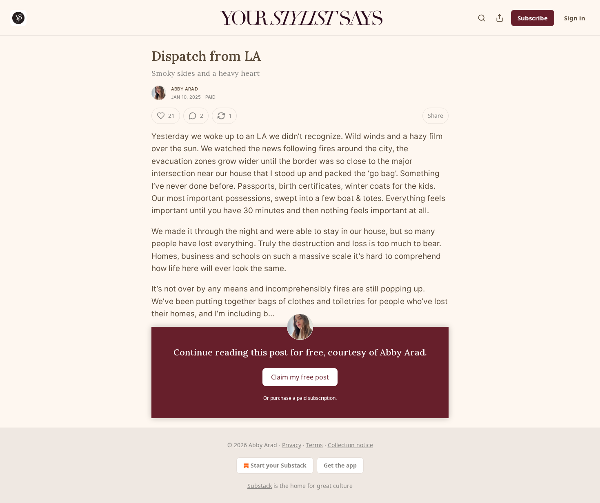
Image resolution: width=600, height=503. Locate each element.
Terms (314, 445)
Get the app (340, 465)
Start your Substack (279, 465)
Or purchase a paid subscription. (300, 398)
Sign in (574, 18)
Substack (259, 486)
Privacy (291, 445)
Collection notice (350, 445)
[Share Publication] (499, 18)
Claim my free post (300, 376)
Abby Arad (184, 89)
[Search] (481, 18)
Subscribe (533, 18)
